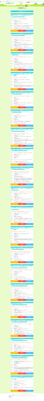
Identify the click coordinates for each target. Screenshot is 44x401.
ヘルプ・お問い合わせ (22, 394)
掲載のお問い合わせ (30, 394)
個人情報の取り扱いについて (14, 394)
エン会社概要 (26, 394)
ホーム (18, 8)
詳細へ (29, 30)
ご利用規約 (19, 394)
